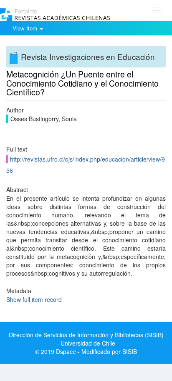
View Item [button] (26, 28)
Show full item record (34, 299)
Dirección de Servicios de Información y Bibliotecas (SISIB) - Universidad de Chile (86, 339)
